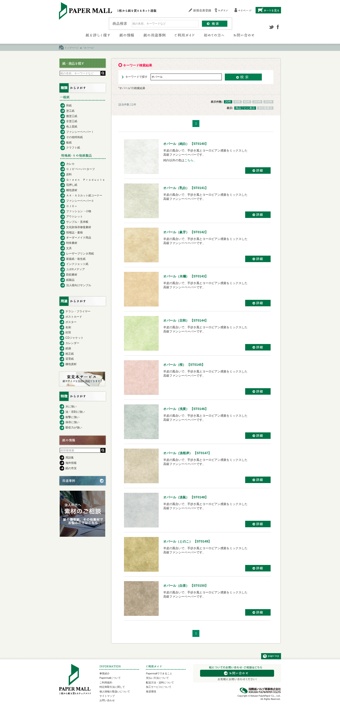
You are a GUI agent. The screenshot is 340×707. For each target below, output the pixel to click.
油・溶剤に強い (75, 411)
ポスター (71, 322)
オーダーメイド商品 (78, 237)
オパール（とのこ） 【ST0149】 (187, 541)
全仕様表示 (265, 108)
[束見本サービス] (82, 385)
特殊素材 (71, 243)
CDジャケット (74, 337)
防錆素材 (71, 274)
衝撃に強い (72, 417)
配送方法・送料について (160, 682)
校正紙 (69, 353)
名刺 (68, 327)
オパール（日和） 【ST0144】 (185, 320)
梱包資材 (71, 190)
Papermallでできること (159, 673)
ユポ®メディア (75, 269)
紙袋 (68, 348)
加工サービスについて (158, 686)
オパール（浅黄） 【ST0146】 (185, 409)
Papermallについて (110, 677)
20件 (228, 101)
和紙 (69, 105)
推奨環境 (151, 691)
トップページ (71, 48)
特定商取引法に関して (112, 686)
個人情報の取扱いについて (114, 691)
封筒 (68, 332)
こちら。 (190, 160)
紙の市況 (71, 468)
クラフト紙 (73, 147)
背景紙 (69, 358)
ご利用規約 (105, 682)
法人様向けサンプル (78, 285)
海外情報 (71, 463)
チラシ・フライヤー (77, 311)
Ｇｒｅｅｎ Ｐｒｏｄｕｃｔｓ (85, 179)
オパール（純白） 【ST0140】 (185, 144)
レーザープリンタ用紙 (80, 253)
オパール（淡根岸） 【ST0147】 (187, 453)
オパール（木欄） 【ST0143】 (185, 276)
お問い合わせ (107, 700)
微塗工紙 (71, 116)
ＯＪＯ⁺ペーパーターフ (80, 169)
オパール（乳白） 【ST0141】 (185, 188)
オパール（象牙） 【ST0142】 (185, 232)
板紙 (69, 142)
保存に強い (72, 422)
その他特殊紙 (74, 137)
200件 (268, 101)
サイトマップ (107, 696)
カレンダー (72, 343)
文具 (69, 248)
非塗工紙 (71, 121)
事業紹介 (104, 673)
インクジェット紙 (77, 264)
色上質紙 (71, 126)
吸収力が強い (73, 427)
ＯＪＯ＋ (71, 206)
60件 (247, 101)
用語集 (69, 457)
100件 (257, 101)
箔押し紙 (71, 184)
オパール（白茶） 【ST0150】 (185, 585)
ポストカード (73, 316)
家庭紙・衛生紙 (76, 258)
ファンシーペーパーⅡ (80, 200)
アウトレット (74, 216)
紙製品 (70, 280)
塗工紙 (70, 110)
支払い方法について (157, 677)
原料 (69, 174)
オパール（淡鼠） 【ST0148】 (185, 497)
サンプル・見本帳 (77, 221)
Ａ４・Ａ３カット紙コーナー (84, 195)
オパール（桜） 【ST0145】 (184, 364)
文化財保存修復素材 (78, 227)
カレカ (70, 163)
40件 (238, 101)
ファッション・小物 (78, 211)
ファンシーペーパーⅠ (80, 131)
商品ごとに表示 (245, 108)
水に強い (71, 406)
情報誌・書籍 (74, 232)
